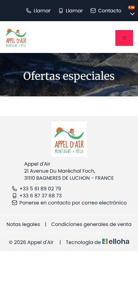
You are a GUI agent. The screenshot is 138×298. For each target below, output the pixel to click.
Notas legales (23, 224)
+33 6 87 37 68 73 (40, 195)
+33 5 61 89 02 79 (40, 188)
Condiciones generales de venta (91, 224)
